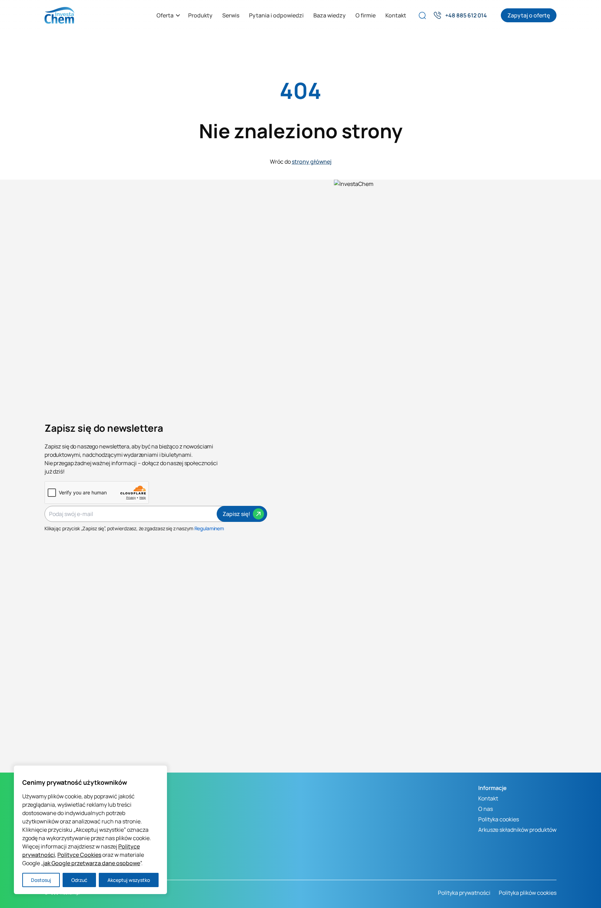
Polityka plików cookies (527, 893)
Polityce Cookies (79, 855)
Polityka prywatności (464, 893)
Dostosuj (41, 880)
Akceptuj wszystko (128, 880)
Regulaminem (209, 528)
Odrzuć (79, 880)
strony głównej (311, 161)
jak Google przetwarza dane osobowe (91, 863)
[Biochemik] (59, 15)
